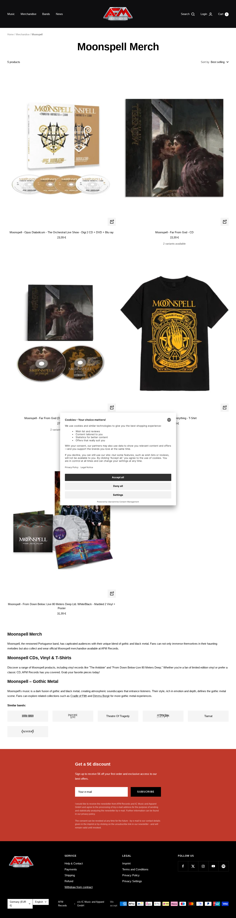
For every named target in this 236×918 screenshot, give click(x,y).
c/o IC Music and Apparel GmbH (90, 903)
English (39, 901)
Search (185, 14)
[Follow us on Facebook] (183, 866)
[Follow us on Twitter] (193, 866)
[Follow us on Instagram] (203, 866)
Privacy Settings (132, 881)
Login (204, 14)
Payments (71, 869)
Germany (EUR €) (18, 903)
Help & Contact (74, 863)
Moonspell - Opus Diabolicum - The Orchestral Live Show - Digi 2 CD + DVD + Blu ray (62, 232)
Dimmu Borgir (101, 695)
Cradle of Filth (78, 695)
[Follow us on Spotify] (223, 866)
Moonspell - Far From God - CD (174, 232)
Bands (46, 14)
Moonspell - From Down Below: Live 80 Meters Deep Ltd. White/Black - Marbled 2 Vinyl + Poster (61, 606)
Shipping (70, 875)
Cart (222, 14)
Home (10, 34)
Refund (69, 881)
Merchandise (28, 14)
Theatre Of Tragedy (118, 716)
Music (11, 14)
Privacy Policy (131, 875)
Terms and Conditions (135, 869)
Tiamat (208, 716)
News (59, 14)
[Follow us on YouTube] (213, 866)
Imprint (126, 863)
